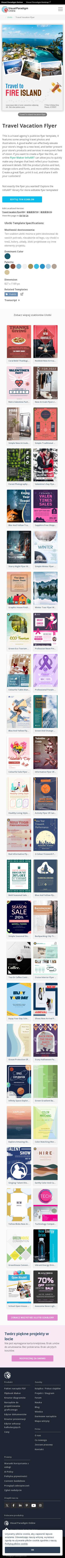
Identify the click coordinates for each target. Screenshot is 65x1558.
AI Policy (8, 1471)
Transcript (11, 300)
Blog (37, 1407)
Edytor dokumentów (15, 1414)
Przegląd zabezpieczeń (16, 1485)
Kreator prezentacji (15, 1419)
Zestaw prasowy (44, 1444)
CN (27, 215)
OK (32, 1550)
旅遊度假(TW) (33, 212)
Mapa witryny (42, 1421)
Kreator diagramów (15, 1397)
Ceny (7, 1431)
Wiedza (39, 1411)
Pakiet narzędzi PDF (15, 1388)
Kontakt (39, 1449)
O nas (38, 1435)
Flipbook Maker (12, 1393)
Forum (38, 1397)
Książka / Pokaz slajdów (48, 1388)
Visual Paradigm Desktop (37, 2)
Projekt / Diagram (44, 1393)
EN (21, 215)
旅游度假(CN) (46, 212)
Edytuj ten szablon (22, 199)
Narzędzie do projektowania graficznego (12, 1406)
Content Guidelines (14, 1480)
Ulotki (9, 17)
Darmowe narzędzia (45, 1416)
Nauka (38, 1402)
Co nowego (41, 1440)
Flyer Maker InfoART (22, 157)
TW (23, 215)
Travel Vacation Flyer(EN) (13, 212)
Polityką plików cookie (16, 1543)
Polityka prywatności (15, 1476)
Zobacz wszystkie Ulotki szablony (32, 1317)
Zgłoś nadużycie (13, 1490)
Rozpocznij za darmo (33, 1358)
